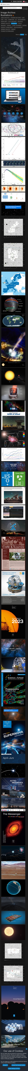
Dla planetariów (12, 21)
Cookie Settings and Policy (14, 1068)
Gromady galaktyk (5, 23)
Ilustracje (14, 23)
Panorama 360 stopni (16, 17)
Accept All (5, 1065)
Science (14, 1)
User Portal (19, 1)
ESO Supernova (21, 19)
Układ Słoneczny (18, 27)
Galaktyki (20, 21)
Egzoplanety (4, 21)
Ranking (22, 34)
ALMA (23, 17)
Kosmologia (11, 19)
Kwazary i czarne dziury (7, 27)
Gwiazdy (13, 29)
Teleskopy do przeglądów (7, 31)
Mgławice (3, 25)
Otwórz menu (6, 4)
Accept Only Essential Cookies (18, 1065)
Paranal (9, 25)
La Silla (20, 23)
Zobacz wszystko (5, 17)
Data (26, 34)
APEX (2, 19)
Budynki (24, 25)
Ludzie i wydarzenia (16, 25)
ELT (16, 19)
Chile (6, 19)
